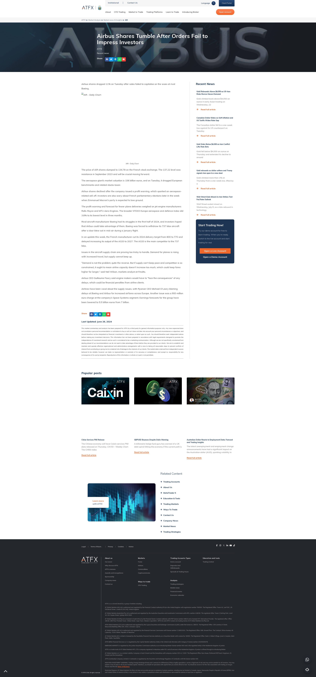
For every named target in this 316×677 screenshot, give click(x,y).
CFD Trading (119, 12)
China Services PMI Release (92, 440)
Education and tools (211, 558)
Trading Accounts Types (180, 558)
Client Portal (227, 3)
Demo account (175, 562)
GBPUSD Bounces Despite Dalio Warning (151, 440)
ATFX (83, 20)
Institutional (113, 2)
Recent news (103, 53)
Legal (83, 547)
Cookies (121, 547)
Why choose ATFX (111, 565)
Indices (140, 565)
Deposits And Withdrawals (175, 567)
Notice (131, 547)
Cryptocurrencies (144, 573)
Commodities (143, 569)
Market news (175, 588)
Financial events (176, 591)
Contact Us (132, 2)
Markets (141, 558)
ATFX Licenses (110, 569)
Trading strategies (177, 584)
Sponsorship (109, 577)
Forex (140, 562)
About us (108, 558)
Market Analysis (94, 20)
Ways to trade (144, 582)
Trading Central (208, 562)
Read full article (208, 109)
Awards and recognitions (114, 573)
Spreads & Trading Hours (179, 572)
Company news (110, 580)
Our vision (108, 562)
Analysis (173, 580)
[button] (107, 59)
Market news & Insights (113, 20)
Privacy (110, 547)
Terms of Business (97, 547)
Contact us (109, 584)
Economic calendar (177, 595)
